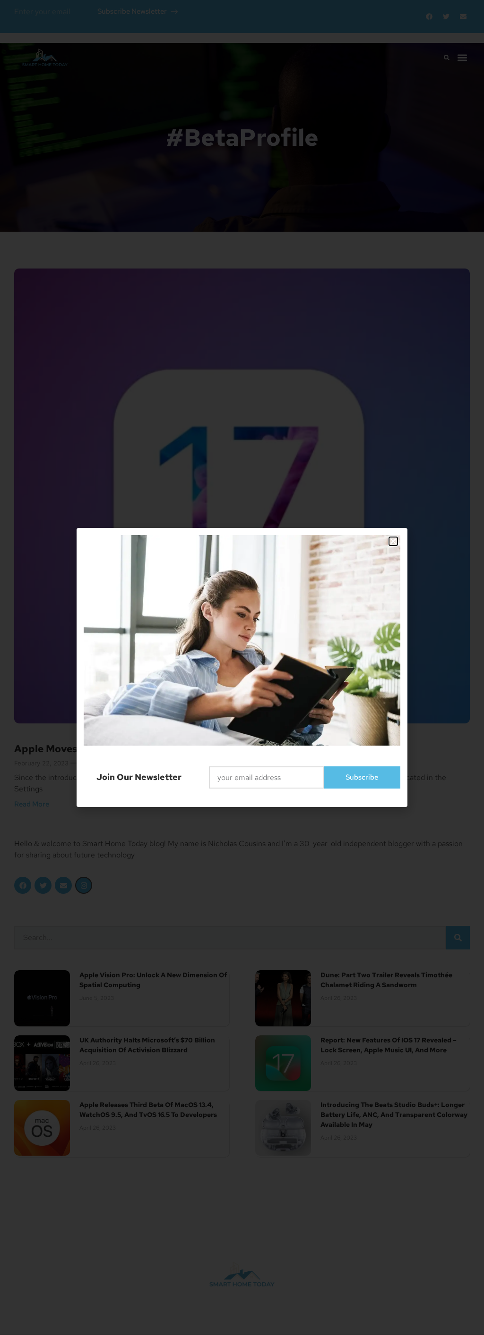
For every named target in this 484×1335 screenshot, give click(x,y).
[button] (393, 541)
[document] (242, 667)
